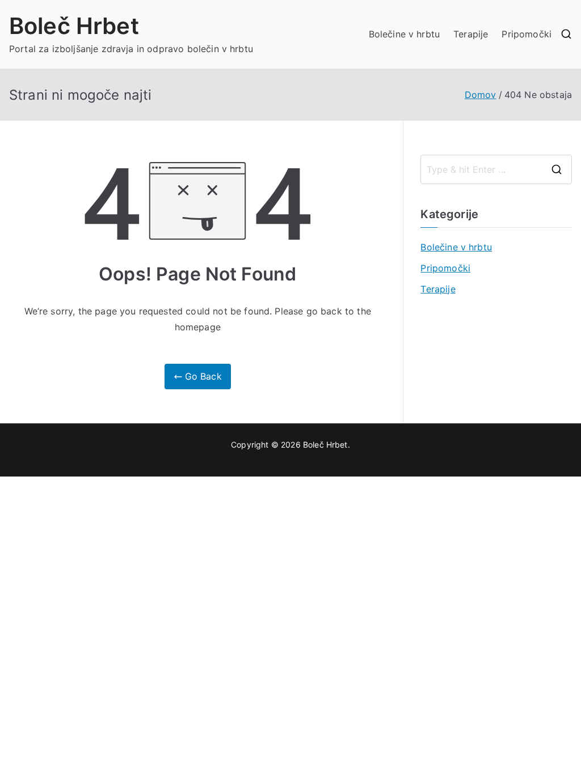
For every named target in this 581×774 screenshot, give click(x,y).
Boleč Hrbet (74, 26)
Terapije (470, 34)
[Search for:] (496, 169)
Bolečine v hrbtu (404, 34)
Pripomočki (526, 34)
